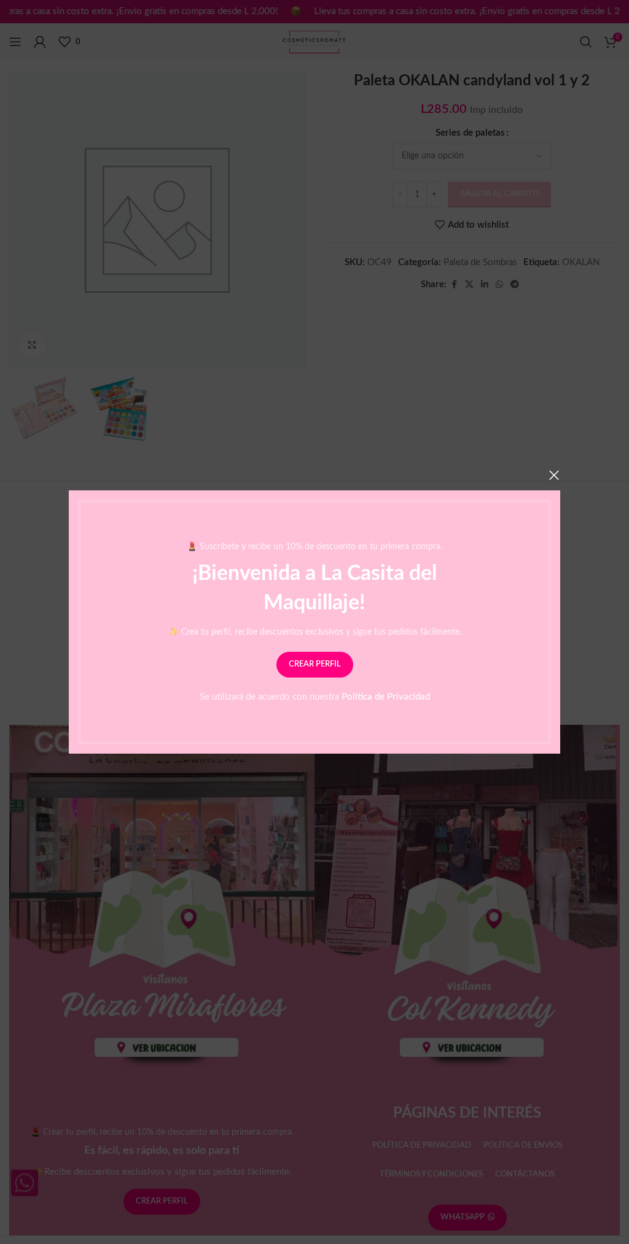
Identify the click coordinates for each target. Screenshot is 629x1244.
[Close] (554, 475)
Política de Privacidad (386, 696)
